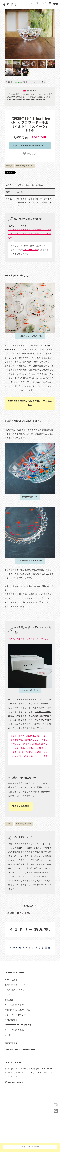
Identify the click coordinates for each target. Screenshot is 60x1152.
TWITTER (11, 1043)
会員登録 (9, 82)
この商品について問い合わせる (30, 1147)
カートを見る (11, 980)
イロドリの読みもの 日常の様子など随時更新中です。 (20, 926)
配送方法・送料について (17, 985)
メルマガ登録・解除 (14, 1005)
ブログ (8, 1035)
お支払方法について (14, 990)
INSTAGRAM (13, 1063)
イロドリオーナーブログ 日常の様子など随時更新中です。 (20, 944)
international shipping (18, 1025)
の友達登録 (21, 82)
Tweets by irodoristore (20, 1050)
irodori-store (15, 1082)
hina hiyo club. (24, 166)
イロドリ (10, 4)
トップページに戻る (37, 82)
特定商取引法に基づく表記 (18, 1010)
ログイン (31, 6)
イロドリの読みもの (14, 1030)
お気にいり (44, 6)
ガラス (9, 166)
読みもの (37, 6)
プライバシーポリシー (15, 1015)
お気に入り (31, 153)
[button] (17, 34)
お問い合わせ (11, 1020)
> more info (19, 102)
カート (50, 6)
